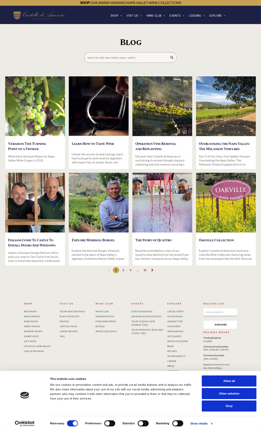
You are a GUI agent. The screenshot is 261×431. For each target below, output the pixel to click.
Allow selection (229, 393)
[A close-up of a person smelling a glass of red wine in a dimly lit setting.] (99, 107)
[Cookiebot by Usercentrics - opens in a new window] (24, 423)
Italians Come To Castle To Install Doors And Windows (31, 243)
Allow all (229, 381)
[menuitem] (116, 16)
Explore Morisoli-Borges (93, 240)
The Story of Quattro (153, 240)
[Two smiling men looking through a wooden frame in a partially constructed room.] (35, 204)
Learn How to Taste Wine (93, 143)
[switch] (109, 423)
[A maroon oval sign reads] (226, 204)
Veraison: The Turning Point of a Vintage (27, 146)
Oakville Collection (216, 240)
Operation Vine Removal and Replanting (155, 146)
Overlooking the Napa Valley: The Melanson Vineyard (224, 146)
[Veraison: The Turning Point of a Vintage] (35, 107)
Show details (199, 423)
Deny (229, 406)
